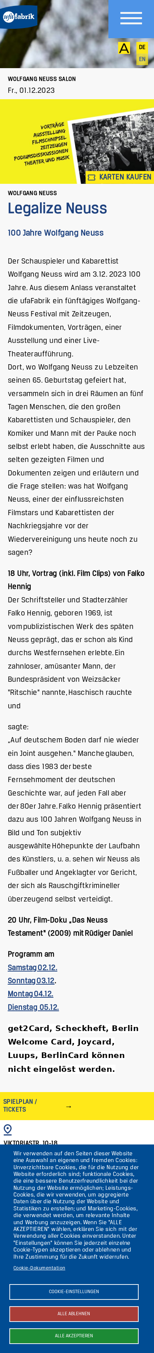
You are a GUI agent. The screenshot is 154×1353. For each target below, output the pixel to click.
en (142, 60)
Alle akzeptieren (74, 1336)
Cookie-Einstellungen (74, 1291)
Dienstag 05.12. (33, 1008)
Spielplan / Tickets (20, 1106)
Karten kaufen (124, 177)
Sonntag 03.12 (31, 981)
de (142, 48)
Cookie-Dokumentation (39, 1268)
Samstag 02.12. (33, 968)
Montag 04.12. (30, 994)
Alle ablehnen (74, 1313)
